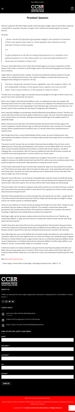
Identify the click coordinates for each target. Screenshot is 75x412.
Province (4, 373)
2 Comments (11, 315)
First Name (5, 346)
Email (3, 336)
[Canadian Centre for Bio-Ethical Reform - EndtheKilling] (37, 8)
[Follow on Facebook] (3, 301)
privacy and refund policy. (42, 398)
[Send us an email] (12, 301)
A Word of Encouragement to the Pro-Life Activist (23, 319)
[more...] (4, 297)
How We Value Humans (15, 259)
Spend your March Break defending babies (20, 313)
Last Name (5, 355)
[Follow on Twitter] (9, 301)
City (2, 364)
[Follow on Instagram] (6, 301)
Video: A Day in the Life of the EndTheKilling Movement (25, 325)
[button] (2, 8)
